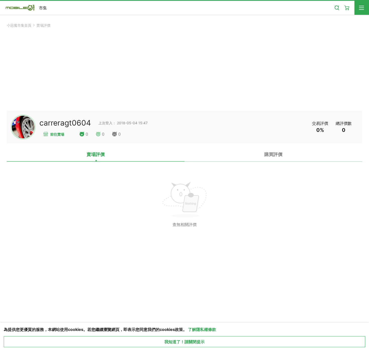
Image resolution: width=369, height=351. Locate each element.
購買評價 (273, 154)
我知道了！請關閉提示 (184, 341)
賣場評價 (43, 25)
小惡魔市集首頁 (19, 25)
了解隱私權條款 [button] (202, 329)
